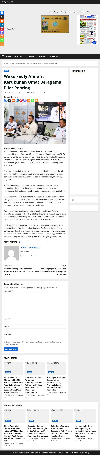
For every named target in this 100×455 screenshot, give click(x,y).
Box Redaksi (35, 453)
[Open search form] (97, 56)
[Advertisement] (84, 104)
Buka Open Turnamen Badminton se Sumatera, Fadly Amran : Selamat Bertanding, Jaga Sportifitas (56, 383)
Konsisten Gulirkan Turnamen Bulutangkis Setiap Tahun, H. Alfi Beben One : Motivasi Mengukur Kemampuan (34, 384)
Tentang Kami (64, 453)
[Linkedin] (17, 100)
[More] (36, 100)
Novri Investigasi (10, 93)
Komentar (8, 291)
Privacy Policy (84, 453)
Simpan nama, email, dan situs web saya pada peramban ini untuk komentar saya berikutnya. (34, 343)
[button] (3, 56)
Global (42, 56)
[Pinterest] (21, 100)
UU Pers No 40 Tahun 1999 (19, 453)
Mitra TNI (54, 56)
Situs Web (7, 334)
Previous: (18, 270)
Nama (7, 319)
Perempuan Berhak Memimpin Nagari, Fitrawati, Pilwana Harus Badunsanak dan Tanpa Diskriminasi (85, 431)
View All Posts (28, 255)
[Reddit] (13, 100)
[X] (9, 100)
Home (8, 56)
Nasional (18, 56)
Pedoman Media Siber (49, 453)
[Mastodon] (25, 100)
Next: (50, 270)
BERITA (6, 71)
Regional (31, 56)
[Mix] (28, 100)
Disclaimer (74, 453)
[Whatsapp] (32, 100)
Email (6, 327)
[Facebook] (6, 100)
